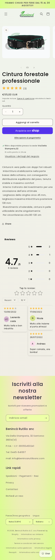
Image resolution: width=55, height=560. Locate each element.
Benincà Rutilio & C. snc (26, 530)
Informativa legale (43, 548)
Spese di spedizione (25, 98)
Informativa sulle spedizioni (19, 548)
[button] (6, 14)
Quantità (6, 106)
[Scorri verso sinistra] (21, 67)
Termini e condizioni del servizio (29, 543)
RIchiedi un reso (14, 495)
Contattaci (12, 489)
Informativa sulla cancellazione (34, 552)
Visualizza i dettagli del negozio (22, 156)
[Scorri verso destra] (34, 67)
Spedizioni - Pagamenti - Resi (22, 476)
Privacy (10, 482)
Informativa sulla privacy (28, 539)
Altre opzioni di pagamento (27, 137)
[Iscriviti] (46, 418)
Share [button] (8, 223)
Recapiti (13, 552)
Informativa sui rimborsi (32, 534)
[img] (12, 88)
